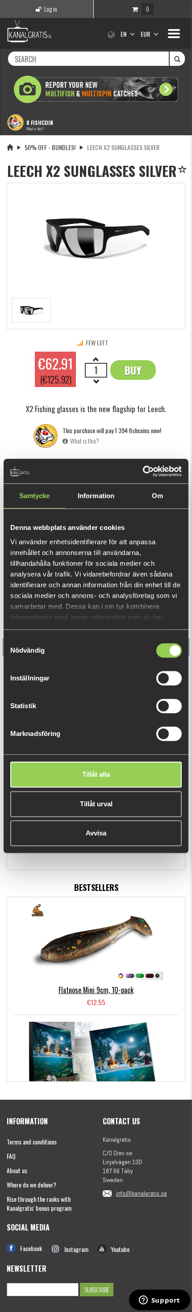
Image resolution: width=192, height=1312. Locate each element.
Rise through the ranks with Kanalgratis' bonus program (39, 1203)
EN (124, 34)
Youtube (120, 1249)
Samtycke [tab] (34, 495)
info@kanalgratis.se (141, 1193)
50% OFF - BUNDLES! (50, 147)
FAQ (11, 1156)
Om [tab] (157, 495)
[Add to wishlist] (184, 170)
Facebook (31, 1248)
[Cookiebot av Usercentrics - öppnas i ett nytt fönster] (143, 471)
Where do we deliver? (31, 1184)
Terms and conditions (32, 1141)
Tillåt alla (96, 774)
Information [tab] (96, 495)
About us (17, 1170)
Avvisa (96, 833)
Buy (133, 370)
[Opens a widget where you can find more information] (159, 1301)
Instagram (76, 1249)
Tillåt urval (96, 804)
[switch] (169, 678)
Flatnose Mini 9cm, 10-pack (96, 990)
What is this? (34, 128)
